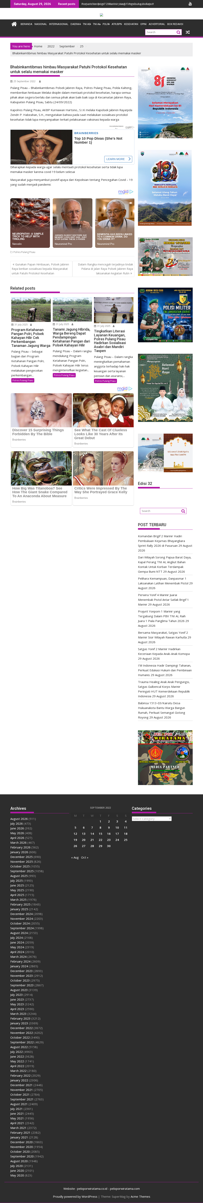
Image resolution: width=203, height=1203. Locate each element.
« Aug (75, 857)
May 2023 (17, 1004)
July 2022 (16, 1052)
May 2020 (17, 1175)
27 (83, 846)
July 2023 (16, 995)
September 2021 (22, 1099)
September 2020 (22, 1156)
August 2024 (19, 933)
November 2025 (21, 861)
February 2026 (20, 847)
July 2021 (16, 1109)
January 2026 (19, 852)
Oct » (84, 857)
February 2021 (20, 1132)
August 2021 (19, 1104)
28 (92, 846)
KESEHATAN (131, 24)
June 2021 (17, 1113)
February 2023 (20, 1018)
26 (75, 846)
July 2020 (16, 1166)
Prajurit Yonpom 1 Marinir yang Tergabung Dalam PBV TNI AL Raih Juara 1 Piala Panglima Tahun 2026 (162, 616)
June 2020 (17, 1170)
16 (109, 834)
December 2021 (21, 1085)
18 (125, 834)
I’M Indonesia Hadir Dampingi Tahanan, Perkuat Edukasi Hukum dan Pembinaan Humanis (165, 670)
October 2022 (20, 1037)
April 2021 (17, 1123)
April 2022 (17, 1066)
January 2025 (19, 909)
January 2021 (19, 1137)
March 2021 (18, 1128)
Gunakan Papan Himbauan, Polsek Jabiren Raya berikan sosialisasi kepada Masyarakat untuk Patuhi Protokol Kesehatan (40, 268)
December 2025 (21, 857)
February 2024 (20, 961)
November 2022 (21, 1033)
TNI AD (87, 24)
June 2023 (17, 999)
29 (100, 846)
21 (92, 840)
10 (117, 827)
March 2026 (18, 842)
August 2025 (19, 876)
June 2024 (17, 942)
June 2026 (17, 828)
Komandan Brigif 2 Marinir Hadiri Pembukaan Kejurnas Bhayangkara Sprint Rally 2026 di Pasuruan (161, 541)
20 (83, 840)
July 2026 (16, 823)
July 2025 (16, 880)
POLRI (106, 24)
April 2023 (17, 1009)
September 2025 (22, 871)
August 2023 (19, 990)
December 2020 (21, 1142)
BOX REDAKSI (175, 24)
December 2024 (21, 914)
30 (109, 846)
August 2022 (19, 1047)
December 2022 (21, 1028)
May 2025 (17, 890)
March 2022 (18, 1071)
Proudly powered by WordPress (75, 1196)
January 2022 (19, 1080)
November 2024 (21, 919)
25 (125, 840)
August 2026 (19, 819)
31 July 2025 (21, 324)
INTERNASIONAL (58, 24)
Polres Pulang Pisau (24, 252)
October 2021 (20, 1094)
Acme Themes (140, 1196)
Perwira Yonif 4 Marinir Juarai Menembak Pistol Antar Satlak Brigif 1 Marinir (163, 599)
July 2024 (16, 938)
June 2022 (17, 1056)
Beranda (26, 24)
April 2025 (17, 895)
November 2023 (21, 976)
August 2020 (19, 1161)
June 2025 (17, 885)
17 (117, 834)
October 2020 (20, 1151)
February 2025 (20, 904)
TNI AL (97, 24)
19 (75, 840)
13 (83, 834)
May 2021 (17, 1118)
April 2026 (17, 838)
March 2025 (18, 900)
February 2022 (20, 1075)
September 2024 (22, 928)
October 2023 (20, 980)
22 (100, 840)
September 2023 (22, 985)
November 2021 (21, 1090)
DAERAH (76, 24)
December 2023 (21, 971)
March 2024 (18, 957)
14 (92, 834)
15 (100, 834)
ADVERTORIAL (157, 24)
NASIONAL (40, 24)
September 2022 (22, 1042)
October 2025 (20, 866)
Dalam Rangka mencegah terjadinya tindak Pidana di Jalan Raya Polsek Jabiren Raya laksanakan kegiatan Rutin (105, 268)
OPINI (143, 24)
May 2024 (17, 947)
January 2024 (19, 966)
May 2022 (17, 1061)
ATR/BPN (117, 24)
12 (75, 834)
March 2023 (18, 1014)
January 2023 (19, 1023)
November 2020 (21, 1147)
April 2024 (17, 952)
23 (109, 840)
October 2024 (20, 923)
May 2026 (17, 833)
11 (125, 827)
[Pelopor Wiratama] (14, 23)
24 (117, 840)
